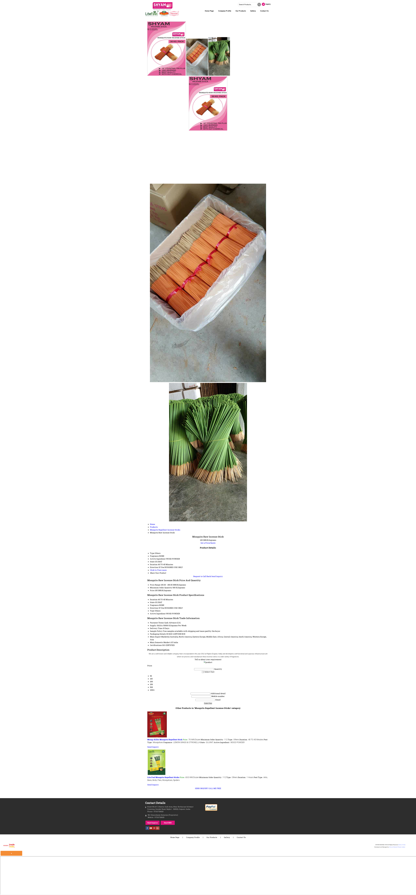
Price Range (155, 585)
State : (206, 742)
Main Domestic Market (160, 642)
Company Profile (224, 11)
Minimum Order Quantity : (214, 739)
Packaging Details (158, 634)
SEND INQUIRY (201, 788)
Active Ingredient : (229, 742)
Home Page (209, 11)
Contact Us (264, 11)
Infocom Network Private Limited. (397, 847)
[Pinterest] (154, 829)
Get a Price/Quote (208, 543)
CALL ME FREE (214, 788)
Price (152, 590)
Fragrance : (181, 742)
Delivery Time (156, 628)
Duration (154, 599)
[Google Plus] (157, 829)
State (152, 602)
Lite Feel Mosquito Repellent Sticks (163, 777)
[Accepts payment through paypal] (211, 810)
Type (152, 611)
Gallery (253, 11)
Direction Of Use (157, 608)
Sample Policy (156, 631)
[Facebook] (147, 829)
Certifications (156, 645)
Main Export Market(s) (160, 637)
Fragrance (154, 605)
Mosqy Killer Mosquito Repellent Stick (164, 739)
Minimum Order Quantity (161, 587)
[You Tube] (151, 829)
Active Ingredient (158, 613)
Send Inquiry (217, 576)
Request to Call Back (202, 576)
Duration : (251, 739)
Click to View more (158, 570)
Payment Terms (157, 623)
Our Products (241, 11)
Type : (233, 739)
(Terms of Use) (401, 844)
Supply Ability (156, 625)
